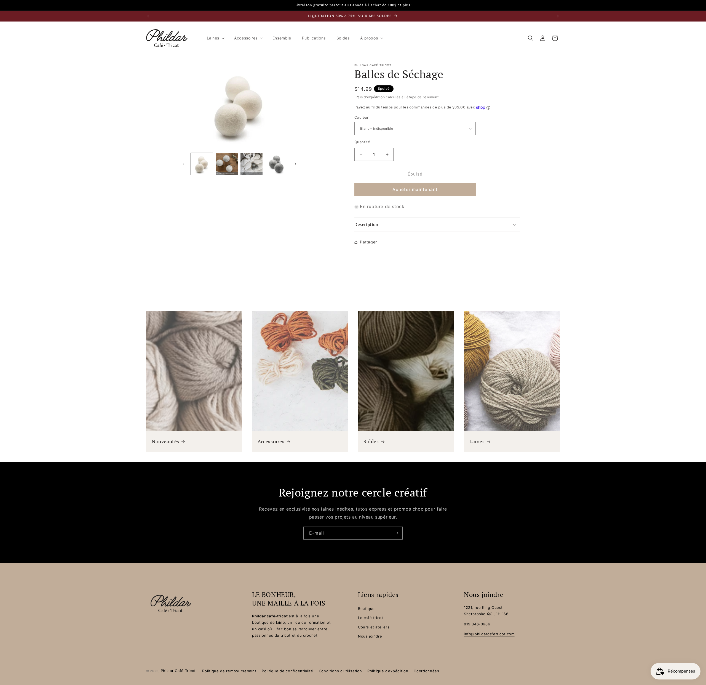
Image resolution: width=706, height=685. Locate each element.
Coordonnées (426, 671)
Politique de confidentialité (287, 671)
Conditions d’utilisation (340, 671)
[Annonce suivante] (558, 16)
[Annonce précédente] (148, 16)
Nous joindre (370, 636)
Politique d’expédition (387, 671)
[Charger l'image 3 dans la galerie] (251, 164)
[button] (215, 38)
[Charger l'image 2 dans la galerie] (227, 164)
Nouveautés (165, 441)
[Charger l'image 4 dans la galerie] (276, 164)
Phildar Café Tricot (178, 670)
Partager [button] (368, 242)
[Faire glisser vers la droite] (295, 164)
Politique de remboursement (229, 671)
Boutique (366, 608)
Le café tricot (370, 618)
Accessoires (271, 441)
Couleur (361, 117)
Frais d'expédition (369, 97)
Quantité (362, 142)
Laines (477, 441)
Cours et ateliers (373, 627)
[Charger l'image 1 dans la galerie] (202, 164)
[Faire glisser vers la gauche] (183, 164)
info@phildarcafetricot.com (489, 634)
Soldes (371, 441)
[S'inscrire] (396, 533)
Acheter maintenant (415, 189)
